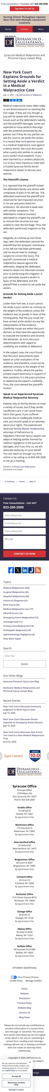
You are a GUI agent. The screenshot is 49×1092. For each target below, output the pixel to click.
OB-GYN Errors (13, 613)
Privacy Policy (24, 1003)
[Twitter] (18, 570)
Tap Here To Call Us (24, 8)
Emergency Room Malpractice (20, 617)
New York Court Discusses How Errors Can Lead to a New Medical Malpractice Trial (23, 735)
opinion (31, 141)
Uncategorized (12, 621)
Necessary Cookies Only (16, 1084)
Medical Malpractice (16, 587)
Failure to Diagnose (15, 600)
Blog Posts (24, 1017)
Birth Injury (11, 604)
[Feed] (38, 570)
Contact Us (24, 1012)
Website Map (24, 1007)
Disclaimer (24, 998)
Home (8, 29)
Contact (24, 29)
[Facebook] (11, 570)
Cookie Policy (16, 980)
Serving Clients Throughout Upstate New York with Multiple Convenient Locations (24, 19)
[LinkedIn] (25, 570)
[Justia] (31, 570)
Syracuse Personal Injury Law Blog (21, 681)
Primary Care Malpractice (23, 466)
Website (24, 993)
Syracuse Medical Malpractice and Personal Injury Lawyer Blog (24, 41)
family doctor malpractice (29, 428)
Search (24, 664)
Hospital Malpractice (16, 596)
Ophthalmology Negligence (19, 634)
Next (32, 481)
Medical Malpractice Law (18, 609)
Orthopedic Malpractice (17, 630)
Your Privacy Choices (28, 977)
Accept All (16, 1076)
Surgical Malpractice (16, 592)
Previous (10, 481)
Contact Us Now (24, 553)
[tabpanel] (14, 756)
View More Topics (12, 638)
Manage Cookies (34, 980)
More (41, 29)
